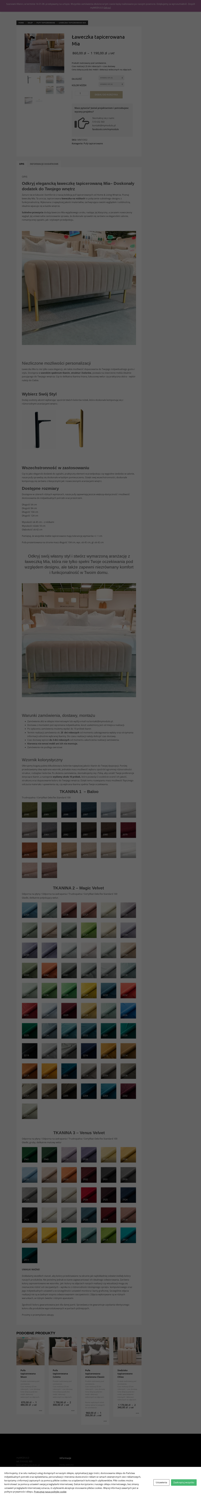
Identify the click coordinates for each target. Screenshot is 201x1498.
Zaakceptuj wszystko (183, 1482)
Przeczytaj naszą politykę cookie (50, 1491)
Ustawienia (161, 1482)
